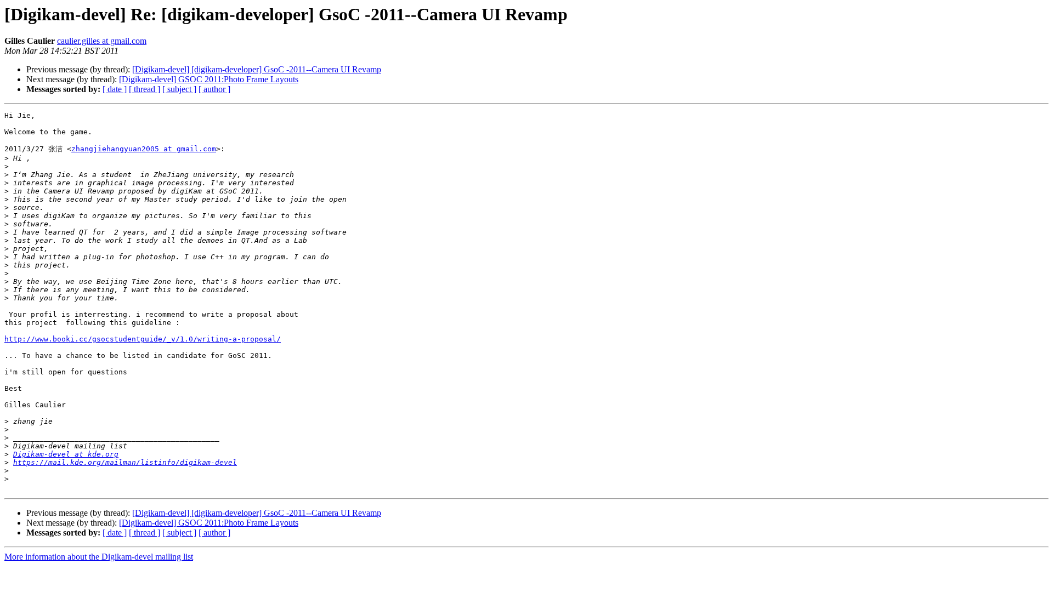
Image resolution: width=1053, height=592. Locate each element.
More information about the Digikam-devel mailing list (98, 556)
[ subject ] (179, 89)
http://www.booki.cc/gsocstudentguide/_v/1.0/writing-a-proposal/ (142, 339)
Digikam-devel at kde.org (65, 454)
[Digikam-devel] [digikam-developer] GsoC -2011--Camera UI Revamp (256, 69)
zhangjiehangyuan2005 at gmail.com (143, 149)
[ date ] (115, 89)
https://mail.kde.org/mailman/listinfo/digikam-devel (125, 462)
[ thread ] (144, 89)
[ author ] (214, 89)
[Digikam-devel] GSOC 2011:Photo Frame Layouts (208, 79)
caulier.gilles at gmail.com (101, 40)
